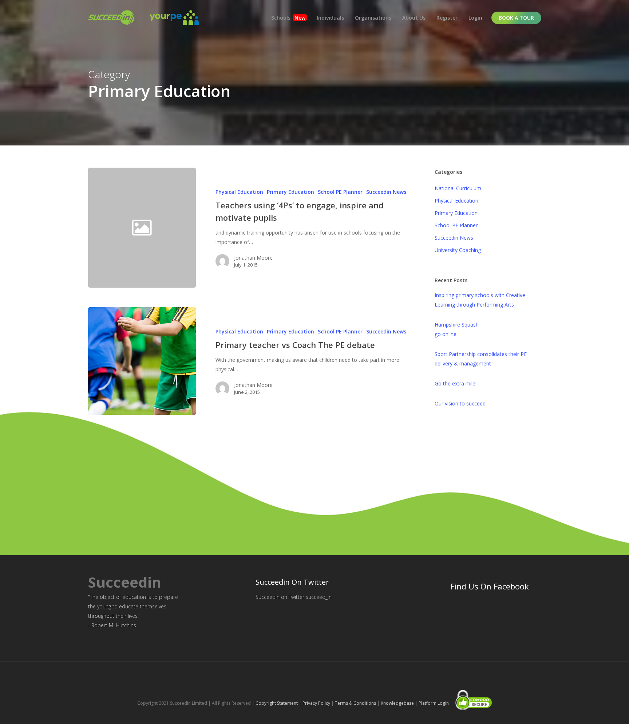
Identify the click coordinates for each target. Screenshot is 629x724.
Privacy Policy (316, 703)
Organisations (373, 17)
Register (447, 17)
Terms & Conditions (355, 703)
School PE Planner (340, 191)
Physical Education (239, 191)
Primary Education (290, 191)
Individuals (330, 17)
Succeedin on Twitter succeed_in (294, 596)
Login (475, 17)
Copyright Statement (277, 703)
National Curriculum (458, 188)
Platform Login (434, 703)
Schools (288, 17)
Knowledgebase (397, 703)
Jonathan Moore (253, 257)
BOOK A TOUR (516, 17)
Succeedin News (386, 191)
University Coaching (458, 250)
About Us (414, 17)
